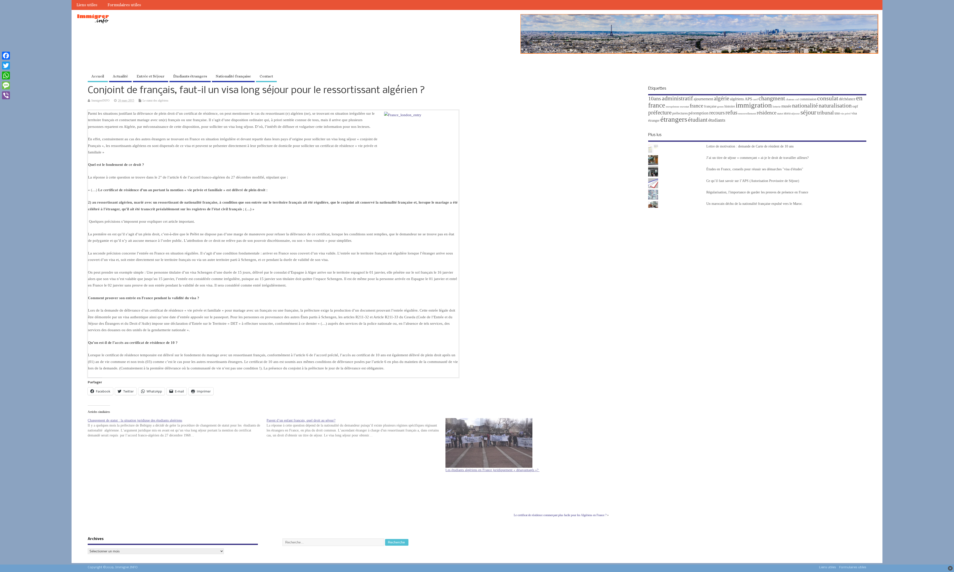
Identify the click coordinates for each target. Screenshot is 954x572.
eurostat (684, 106)
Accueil (97, 76)
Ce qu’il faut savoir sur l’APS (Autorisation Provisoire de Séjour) (752, 181)
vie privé (845, 113)
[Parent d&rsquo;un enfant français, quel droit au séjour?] (356, 428)
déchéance (847, 99)
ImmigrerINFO (100, 100)
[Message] (6, 85)
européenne (672, 106)
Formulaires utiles (124, 4)
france (696, 106)
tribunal (825, 112)
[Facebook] (6, 56)
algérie (721, 98)
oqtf (855, 106)
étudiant (698, 119)
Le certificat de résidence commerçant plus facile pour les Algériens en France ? (560, 515)
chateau (790, 99)
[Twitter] (6, 66)
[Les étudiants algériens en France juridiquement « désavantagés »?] (532, 443)
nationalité (805, 105)
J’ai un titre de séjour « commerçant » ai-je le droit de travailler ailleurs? (757, 158)
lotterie (777, 106)
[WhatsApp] (6, 75)
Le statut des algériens (155, 100)
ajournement (703, 99)
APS (748, 99)
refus (731, 112)
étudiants (716, 120)
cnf (797, 99)
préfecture (660, 112)
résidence (766, 112)
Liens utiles (87, 4)
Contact (266, 76)
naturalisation (835, 105)
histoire (729, 106)
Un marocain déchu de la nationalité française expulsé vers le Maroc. (754, 204)
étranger (654, 120)
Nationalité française (233, 76)
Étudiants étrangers (190, 76)
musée (786, 106)
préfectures (680, 113)
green (720, 106)
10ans (654, 99)
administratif (677, 98)
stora (787, 113)
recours (717, 112)
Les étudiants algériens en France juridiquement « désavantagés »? (492, 470)
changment (771, 98)
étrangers (673, 119)
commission (808, 99)
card (755, 99)
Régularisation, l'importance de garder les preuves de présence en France (757, 192)
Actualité (120, 76)
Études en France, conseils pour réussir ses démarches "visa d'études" (754, 169)
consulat (827, 98)
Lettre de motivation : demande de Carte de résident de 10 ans (750, 146)
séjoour (795, 113)
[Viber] (6, 95)
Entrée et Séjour (150, 76)
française (710, 106)
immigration (754, 105)
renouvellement (747, 113)
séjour (808, 112)
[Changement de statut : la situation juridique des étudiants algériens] (177, 428)
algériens (737, 99)
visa (854, 113)
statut (780, 113)
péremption (698, 113)
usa (837, 113)
